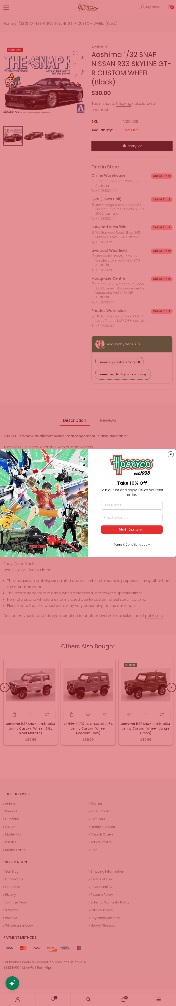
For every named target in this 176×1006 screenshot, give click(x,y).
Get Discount (132, 529)
